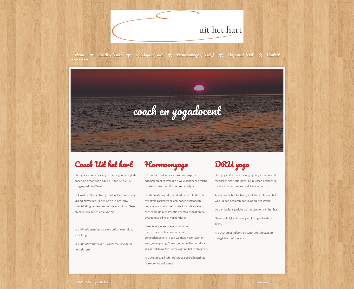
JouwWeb (274, 282)
